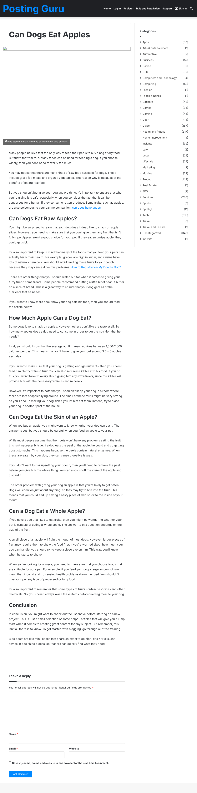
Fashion (147, 89)
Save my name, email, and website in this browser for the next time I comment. (60, 763)
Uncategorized (152, 233)
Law (145, 149)
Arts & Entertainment (155, 48)
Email (13, 748)
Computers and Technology (160, 77)
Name (13, 734)
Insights (147, 143)
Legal (146, 155)
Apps (146, 42)
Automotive (150, 54)
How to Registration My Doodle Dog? (96, 267)
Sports (147, 203)
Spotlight (148, 209)
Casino (147, 66)
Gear (146, 119)
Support (167, 8)
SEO (145, 191)
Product (147, 179)
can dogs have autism (87, 207)
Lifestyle (148, 161)
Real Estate (150, 185)
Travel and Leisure (154, 227)
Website (74, 748)
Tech (146, 215)
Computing (149, 83)
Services (148, 197)
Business (148, 60)
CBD (145, 72)
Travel (146, 221)
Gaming (147, 113)
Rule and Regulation (148, 8)
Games (147, 107)
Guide (146, 125)
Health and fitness (154, 131)
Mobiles (147, 173)
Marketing (149, 167)
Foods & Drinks (152, 95)
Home (107, 8)
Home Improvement (155, 137)
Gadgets (148, 101)
